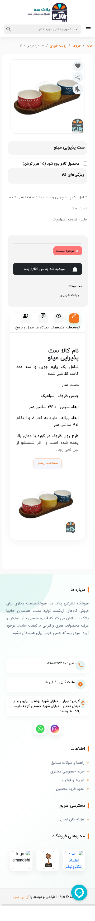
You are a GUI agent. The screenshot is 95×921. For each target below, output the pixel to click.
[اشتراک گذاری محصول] (78, 77)
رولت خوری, (68, 295)
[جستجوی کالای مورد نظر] (8, 29)
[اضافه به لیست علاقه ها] (78, 66)
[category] (88, 29)
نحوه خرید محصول (70, 789)
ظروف (77, 45)
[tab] (73, 323)
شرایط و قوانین (73, 780)
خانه (90, 45)
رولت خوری (58, 45)
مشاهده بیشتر (47, 463)
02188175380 (56, 663)
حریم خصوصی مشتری (67, 771)
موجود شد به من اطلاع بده (44, 269)
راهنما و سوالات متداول (67, 763)
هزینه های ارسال (72, 819)
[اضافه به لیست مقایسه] (78, 89)
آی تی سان (21, 897)
